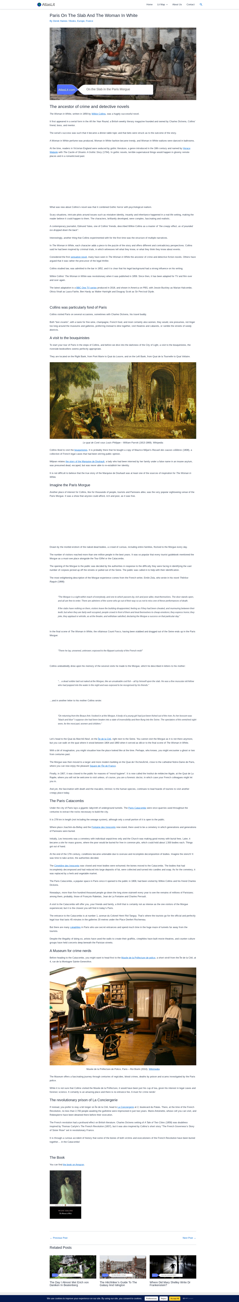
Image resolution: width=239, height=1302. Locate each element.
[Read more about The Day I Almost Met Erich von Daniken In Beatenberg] (73, 1267)
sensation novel (79, 257)
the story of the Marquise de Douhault (85, 461)
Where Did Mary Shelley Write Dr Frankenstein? (170, 1284)
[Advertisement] (123, 181)
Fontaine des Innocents (104, 827)
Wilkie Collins (99, 114)
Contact (191, 4)
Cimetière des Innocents (66, 865)
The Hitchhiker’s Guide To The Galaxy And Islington (118, 1284)
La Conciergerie (126, 1107)
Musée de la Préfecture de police (138, 957)
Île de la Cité (104, 739)
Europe (81, 21)
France (89, 21)
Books (72, 21)
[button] (166, 4)
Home (149, 4)
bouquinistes (80, 450)
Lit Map (161, 4)
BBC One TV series (86, 287)
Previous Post (58, 1238)
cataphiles (75, 927)
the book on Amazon (73, 1164)
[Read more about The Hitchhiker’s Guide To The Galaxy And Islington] (123, 1267)
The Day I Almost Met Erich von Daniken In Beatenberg (69, 1284)
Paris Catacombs (137, 808)
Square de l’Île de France (103, 766)
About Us (177, 4)
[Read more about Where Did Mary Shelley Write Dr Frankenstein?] (173, 1267)
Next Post (189, 1238)
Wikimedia (154, 1069)
